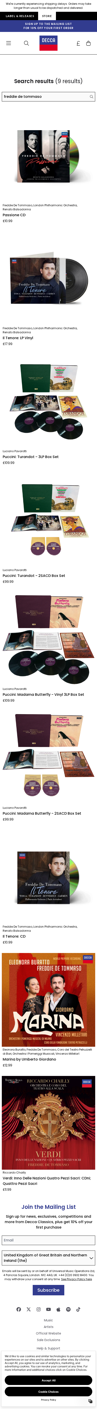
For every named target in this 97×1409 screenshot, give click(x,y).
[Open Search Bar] (26, 43)
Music (48, 1320)
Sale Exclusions (48, 1340)
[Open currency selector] (78, 43)
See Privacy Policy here (76, 1279)
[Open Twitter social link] (29, 1309)
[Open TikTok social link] (78, 1309)
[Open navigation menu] (9, 43)
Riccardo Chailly (14, 1172)
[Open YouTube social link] (48, 1309)
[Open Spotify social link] (68, 1309)
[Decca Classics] (48, 43)
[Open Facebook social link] (19, 1309)
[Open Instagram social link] (39, 1309)
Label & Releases (20, 16)
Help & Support (48, 1348)
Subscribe (48, 1290)
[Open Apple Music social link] (58, 1309)
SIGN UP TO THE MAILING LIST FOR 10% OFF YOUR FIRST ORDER (48, 26)
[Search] (91, 96)
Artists (48, 1327)
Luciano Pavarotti (15, 451)
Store (47, 16)
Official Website (48, 1333)
